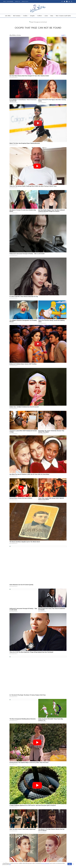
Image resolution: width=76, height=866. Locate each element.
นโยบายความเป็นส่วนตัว (45, 863)
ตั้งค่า (10, 864)
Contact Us (17, 1)
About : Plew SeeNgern (8, 1)
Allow (70, 863)
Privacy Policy (25, 1)
